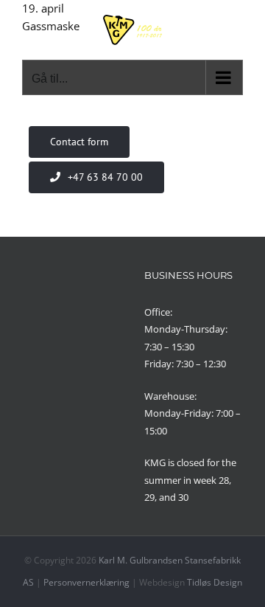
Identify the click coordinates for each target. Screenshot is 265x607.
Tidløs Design (214, 582)
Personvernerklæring (86, 582)
